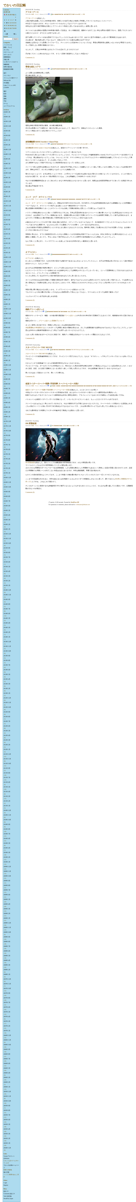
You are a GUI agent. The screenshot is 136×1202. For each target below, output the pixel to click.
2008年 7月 (7, 946)
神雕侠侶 (6, 64)
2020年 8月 (7, 276)
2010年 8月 (7, 829)
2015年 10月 (7, 543)
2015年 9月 (7, 548)
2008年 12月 (7, 923)
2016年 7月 (7, 501)
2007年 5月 (7, 1012)
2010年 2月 (7, 857)
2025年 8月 (7, 135)
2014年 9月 (7, 599)
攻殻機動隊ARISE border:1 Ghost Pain (41, 142)
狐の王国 (6, 1172)
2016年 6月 (7, 506)
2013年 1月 (7, 693)
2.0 (6, 1191)
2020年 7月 (7, 281)
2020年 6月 (7, 285)
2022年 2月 (7, 191)
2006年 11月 (7, 1040)
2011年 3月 (7, 796)
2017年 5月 (7, 454)
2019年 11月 (7, 313)
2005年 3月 (7, 1134)
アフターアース (32, 12)
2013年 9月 (7, 655)
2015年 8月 (7, 552)
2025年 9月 (7, 131)
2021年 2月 (7, 248)
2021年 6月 (7, 229)
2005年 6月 (7, 1119)
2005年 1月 (7, 1143)
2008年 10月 (7, 932)
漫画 (5, 98)
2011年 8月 (7, 773)
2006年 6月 (7, 1063)
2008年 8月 (7, 941)
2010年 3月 (7, 852)
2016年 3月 (7, 520)
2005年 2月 (7, 1138)
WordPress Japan (8, 1198)
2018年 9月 (7, 379)
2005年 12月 (7, 1091)
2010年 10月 (7, 819)
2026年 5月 (7, 112)
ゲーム (6, 103)
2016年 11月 (7, 482)
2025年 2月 (7, 145)
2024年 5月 (7, 163)
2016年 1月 (7, 529)
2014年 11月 (7, 595)
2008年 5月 (7, 955)
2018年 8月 (7, 384)
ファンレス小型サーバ (11, 78)
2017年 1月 (7, 473)
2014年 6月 (7, 613)
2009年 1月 (7, 918)
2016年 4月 (7, 515)
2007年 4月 (7, 1016)
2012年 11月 (7, 702)
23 (4, 28)
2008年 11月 (7, 927)
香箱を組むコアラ (33, 67)
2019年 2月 (7, 356)
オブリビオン (31, 252)
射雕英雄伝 (7, 57)
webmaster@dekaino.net (83, 504)
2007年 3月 (7, 1021)
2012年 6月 (7, 726)
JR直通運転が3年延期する (34, 327)
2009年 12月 (7, 866)
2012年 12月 (7, 698)
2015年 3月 (7, 576)
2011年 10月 (7, 763)
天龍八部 (6, 59)
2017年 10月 (7, 431)
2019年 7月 (7, 332)
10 (6, 23)
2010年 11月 (7, 815)
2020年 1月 (7, 304)
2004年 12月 (7, 1148)
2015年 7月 (7, 557)
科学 (5, 94)
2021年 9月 (7, 215)
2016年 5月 (7, 510)
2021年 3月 (7, 243)
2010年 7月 (7, 834)
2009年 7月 (7, 890)
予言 (5, 101)
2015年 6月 (7, 562)
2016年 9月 (7, 491)
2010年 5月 (7, 843)
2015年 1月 (7, 585)
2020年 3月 (7, 295)
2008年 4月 (7, 960)
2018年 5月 (7, 398)
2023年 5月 (7, 177)
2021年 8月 (7, 220)
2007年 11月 (7, 984)
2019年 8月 (7, 327)
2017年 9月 (7, 435)
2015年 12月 (7, 534)
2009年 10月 (7, 876)
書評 (5, 91)
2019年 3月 (7, 351)
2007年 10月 (7, 988)
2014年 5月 (7, 618)
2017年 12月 (7, 421)
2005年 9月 (7, 1105)
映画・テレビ (35, 14)
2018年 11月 (7, 370)
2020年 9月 (7, 271)
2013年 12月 (7, 641)
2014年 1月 (7, 637)
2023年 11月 (7, 168)
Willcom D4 (7, 80)
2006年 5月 (7, 1068)
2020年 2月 (7, 299)
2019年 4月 (7, 346)
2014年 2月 (7, 632)
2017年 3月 (7, 463)
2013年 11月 (7, 646)
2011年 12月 (7, 754)
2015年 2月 (7, 581)
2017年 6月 (7, 449)
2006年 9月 (7, 1049)
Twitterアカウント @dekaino (9, 1157)
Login (5, 1183)
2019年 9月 (7, 323)
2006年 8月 (7, 1054)
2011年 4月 (7, 791)
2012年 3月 (7, 740)
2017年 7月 (7, 445)
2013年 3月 (7, 684)
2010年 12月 (7, 810)
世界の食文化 (8, 67)
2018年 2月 (7, 412)
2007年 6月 (7, 1007)
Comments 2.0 (9, 1193)
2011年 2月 (7, 801)
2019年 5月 (7, 341)
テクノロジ (7, 75)
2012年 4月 (7, 735)
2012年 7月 (7, 721)
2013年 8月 (7, 660)
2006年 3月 (7, 1077)
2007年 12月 (7, 979)
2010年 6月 (7, 838)
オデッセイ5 (7, 54)
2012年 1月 (7, 749)
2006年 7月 (7, 1059)
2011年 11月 (7, 759)
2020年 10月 (7, 266)
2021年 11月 (7, 206)
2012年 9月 (7, 712)
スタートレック (8, 52)
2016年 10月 (7, 487)
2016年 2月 (7, 524)
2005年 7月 (7, 1115)
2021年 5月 (7, 234)
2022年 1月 (7, 196)
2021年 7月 (7, 224)
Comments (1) (29, 57)
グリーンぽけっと (70, 315)
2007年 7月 (7, 1002)
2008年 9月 (7, 937)
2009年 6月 (7, 894)
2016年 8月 (7, 496)
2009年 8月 (7, 885)
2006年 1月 (7, 1087)
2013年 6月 (7, 669)
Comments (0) (29, 134)
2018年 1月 (7, 416)
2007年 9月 (7, 993)
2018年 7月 (7, 388)
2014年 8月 (7, 604)
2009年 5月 (7, 899)
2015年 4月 (7, 571)
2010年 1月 (7, 862)
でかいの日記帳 (14, 5)
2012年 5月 (7, 730)
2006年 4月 (7, 1073)
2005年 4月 (7, 1129)
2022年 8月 (7, 187)
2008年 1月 (7, 974)
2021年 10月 (7, 210)
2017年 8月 (7, 440)
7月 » (14, 34)
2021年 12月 (7, 201)
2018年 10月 (7, 374)
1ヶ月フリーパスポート (11, 62)
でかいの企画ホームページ (11, 1166)
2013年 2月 (7, 688)
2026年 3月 (7, 116)
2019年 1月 (7, 360)
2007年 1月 (7, 1030)
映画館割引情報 (8, 69)
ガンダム (6, 49)
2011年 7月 (7, 777)
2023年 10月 (7, 173)
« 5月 (6, 34)
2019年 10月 (7, 318)
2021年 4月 (7, 238)
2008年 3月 (7, 965)
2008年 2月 (7, 969)
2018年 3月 (7, 407)
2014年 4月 (7, 623)
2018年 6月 (7, 393)
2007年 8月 (7, 998)
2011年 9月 (7, 768)
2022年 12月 (7, 182)
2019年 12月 (7, 309)
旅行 (32, 311)
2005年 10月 (7, 1101)
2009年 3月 (7, 909)
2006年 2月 (7, 1082)
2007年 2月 (7, 1026)
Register (6, 1185)
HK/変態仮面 (31, 423)
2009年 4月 (7, 904)
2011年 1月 (7, 805)
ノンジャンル (35, 69)
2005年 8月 (7, 1110)
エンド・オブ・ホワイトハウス (38, 197)
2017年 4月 (7, 459)
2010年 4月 (7, 848)
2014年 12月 (7, 590)
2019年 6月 (7, 337)
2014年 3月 (7, 627)
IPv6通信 (6, 83)
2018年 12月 (7, 365)
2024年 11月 (7, 154)
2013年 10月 (7, 651)
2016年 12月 (7, 477)
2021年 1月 (7, 252)
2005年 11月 (7, 1096)
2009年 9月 (7, 880)
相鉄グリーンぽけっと (34, 309)
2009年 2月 (7, 913)
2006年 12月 (7, 1035)
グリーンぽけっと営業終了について (52, 321)
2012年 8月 (7, 716)
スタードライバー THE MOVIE (38, 347)
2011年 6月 (7, 782)
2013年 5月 (7, 674)
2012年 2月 (7, 744)
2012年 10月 (7, 707)
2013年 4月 (7, 679)
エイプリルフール (9, 106)
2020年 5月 (7, 290)
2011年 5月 (7, 787)
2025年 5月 (7, 140)
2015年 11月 (7, 538)
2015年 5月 (7, 566)
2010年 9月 (7, 824)
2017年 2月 (7, 468)
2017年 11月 (7, 426)
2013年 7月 (7, 665)
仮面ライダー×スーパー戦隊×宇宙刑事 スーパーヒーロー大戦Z (52, 384)
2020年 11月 (7, 262)
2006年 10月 (7, 1044)
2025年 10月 (7, 126)
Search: (5, 36)
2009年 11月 (7, 871)
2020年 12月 (7, 257)
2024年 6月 (7, 159)
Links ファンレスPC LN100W (10, 86)
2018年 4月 (7, 402)
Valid (8, 1196)
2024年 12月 (7, 149)
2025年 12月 (7, 121)
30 (4, 31)
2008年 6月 (7, 951)
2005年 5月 (7, 1124)
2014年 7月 (7, 609)
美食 (5, 96)
